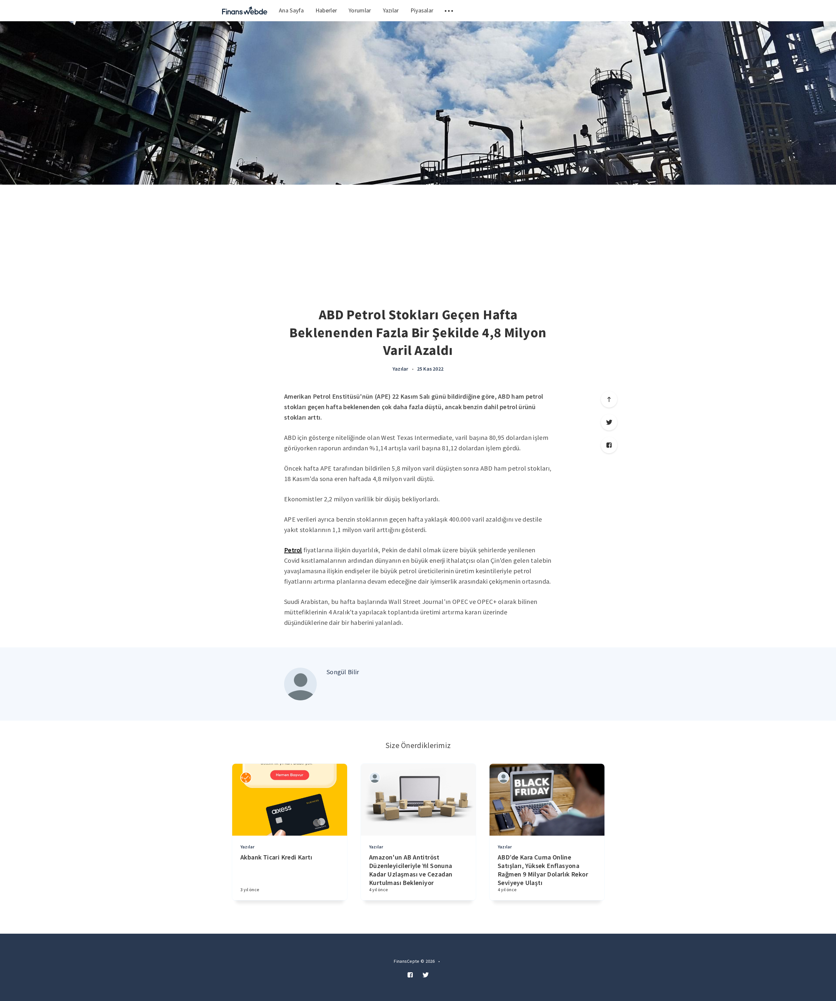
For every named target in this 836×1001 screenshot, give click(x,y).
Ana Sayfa (291, 10)
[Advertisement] (418, 233)
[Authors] (246, 777)
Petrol (293, 550)
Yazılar (391, 10)
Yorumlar (359, 10)
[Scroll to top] (609, 399)
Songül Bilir (343, 672)
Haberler (326, 10)
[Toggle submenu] (449, 11)
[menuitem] (244, 11)
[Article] (289, 800)
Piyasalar (422, 10)
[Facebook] (609, 445)
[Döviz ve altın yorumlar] (244, 11)
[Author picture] (300, 684)
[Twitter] (609, 422)
